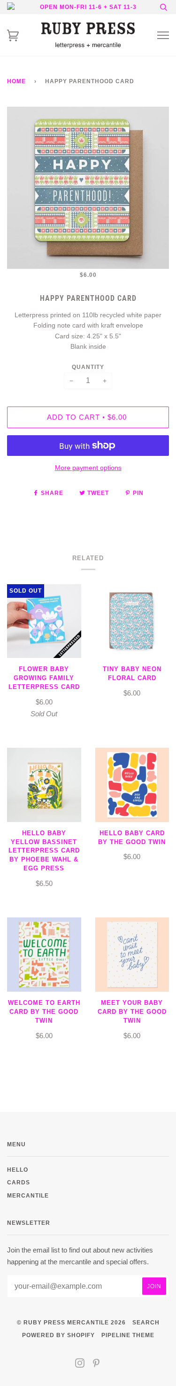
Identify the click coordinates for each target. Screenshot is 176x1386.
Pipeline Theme (127, 1335)
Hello (17, 1170)
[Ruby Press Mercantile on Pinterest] (96, 1365)
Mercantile (28, 1195)
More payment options (88, 467)
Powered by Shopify (58, 1335)
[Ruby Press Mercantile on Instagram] (80, 1365)
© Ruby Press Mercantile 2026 (71, 1322)
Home (16, 81)
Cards (18, 1182)
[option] (88, 188)
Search (146, 1322)
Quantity (88, 367)
